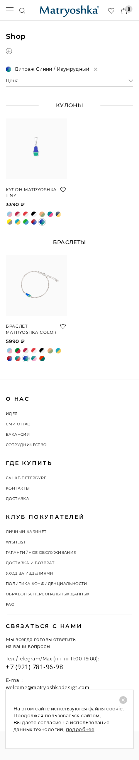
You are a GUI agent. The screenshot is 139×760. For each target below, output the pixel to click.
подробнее (80, 729)
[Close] (123, 700)
